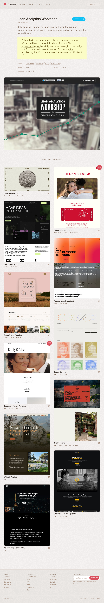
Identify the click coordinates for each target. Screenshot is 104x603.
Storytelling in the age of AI (65, 514)
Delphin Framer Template (64, 230)
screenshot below (31, 46)
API (28, 582)
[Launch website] (49, 194)
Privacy (92, 598)
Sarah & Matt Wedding (13, 335)
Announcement (58, 232)
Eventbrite (39, 63)
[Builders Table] (27, 231)
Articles (6, 587)
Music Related (73, 445)
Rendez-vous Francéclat (64, 301)
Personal (12, 337)
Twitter (52, 577)
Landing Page (13, 266)
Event (27, 68)
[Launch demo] (99, 230)
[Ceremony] (27, 373)
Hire (28, 579)
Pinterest (53, 584)
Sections (7, 579)
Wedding (18, 337)
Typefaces (7, 584)
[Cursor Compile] (77, 339)
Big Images (30, 63)
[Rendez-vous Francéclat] (77, 268)
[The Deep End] (77, 410)
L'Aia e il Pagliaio (10, 477)
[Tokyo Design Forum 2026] (27, 515)
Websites (7, 577)
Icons (47, 63)
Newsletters (23, 195)
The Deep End (59, 443)
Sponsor (30, 590)
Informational (13, 195)
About (98, 598)
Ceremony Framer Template (15, 406)
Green (64, 68)
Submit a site (31, 577)
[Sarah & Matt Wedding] (27, 302)
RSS (51, 587)
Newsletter (30, 587)
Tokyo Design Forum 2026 (14, 548)
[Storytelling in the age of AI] (77, 481)
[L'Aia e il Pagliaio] (27, 444)
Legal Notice (84, 598)
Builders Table (9, 264)
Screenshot (78, 19)
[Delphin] (77, 197)
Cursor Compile (60, 372)
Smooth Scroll (55, 63)
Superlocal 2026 (11, 193)
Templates (7, 582)
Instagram (53, 579)
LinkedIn (53, 582)
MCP (28, 584)
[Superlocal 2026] (27, 179)
